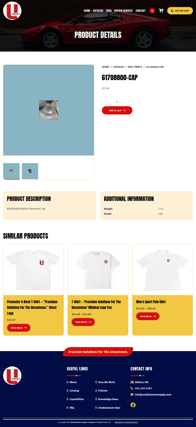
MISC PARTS (135, 67)
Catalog (98, 11)
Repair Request (123, 11)
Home (87, 11)
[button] (90, 69)
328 (160, 213)
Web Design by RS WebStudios (126, 422)
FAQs (109, 11)
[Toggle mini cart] (161, 11)
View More (17, 327)
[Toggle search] (152, 10)
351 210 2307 (182, 10)
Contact (141, 11)
